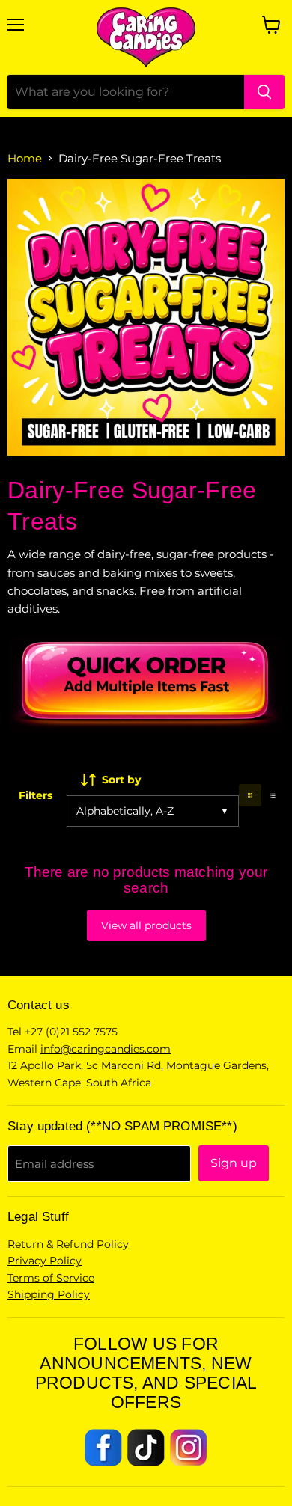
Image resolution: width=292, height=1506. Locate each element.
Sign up (233, 1163)
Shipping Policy (48, 1294)
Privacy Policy (44, 1260)
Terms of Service (50, 1278)
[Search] (264, 92)
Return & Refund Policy (68, 1244)
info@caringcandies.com (105, 1049)
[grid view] (250, 795)
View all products (146, 925)
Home (24, 158)
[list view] (273, 795)
